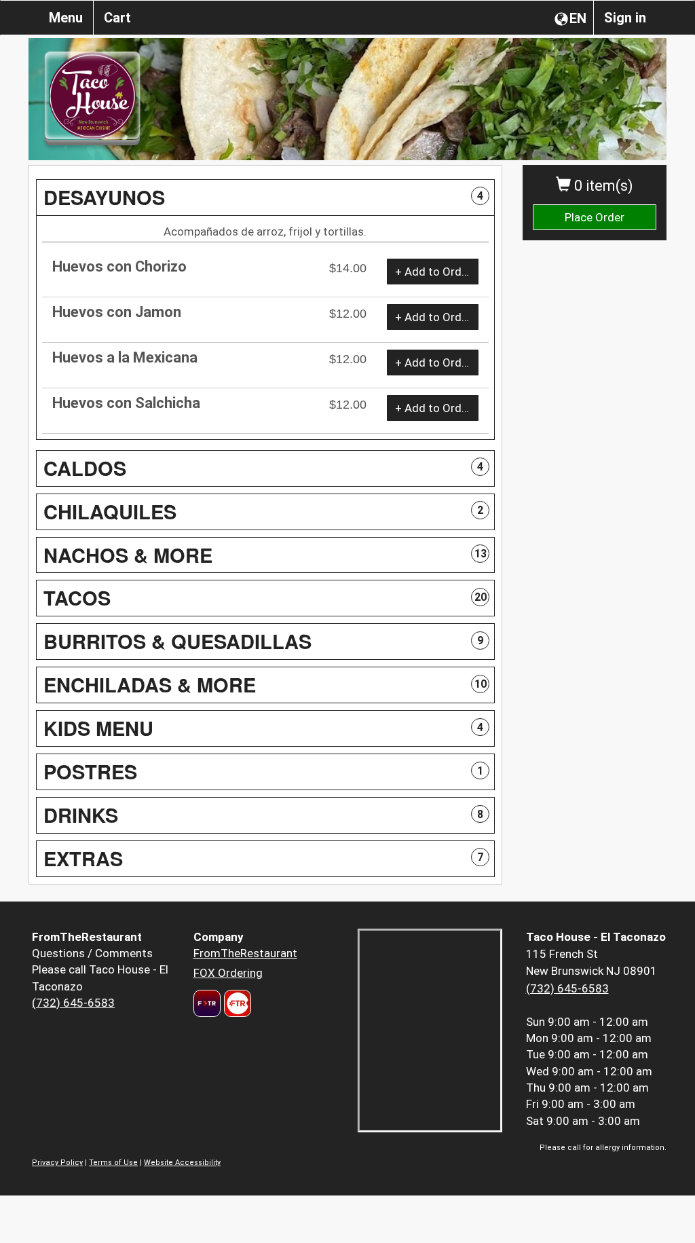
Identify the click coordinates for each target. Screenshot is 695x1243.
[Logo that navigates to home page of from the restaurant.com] (207, 1003)
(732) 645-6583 (73, 1002)
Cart (117, 18)
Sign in (625, 18)
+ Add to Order (433, 271)
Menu (66, 18)
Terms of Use (113, 1162)
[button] (265, 197)
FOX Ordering (228, 973)
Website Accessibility (182, 1162)
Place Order (594, 217)
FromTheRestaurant (245, 953)
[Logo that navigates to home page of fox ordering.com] (236, 1003)
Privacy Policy (57, 1162)
